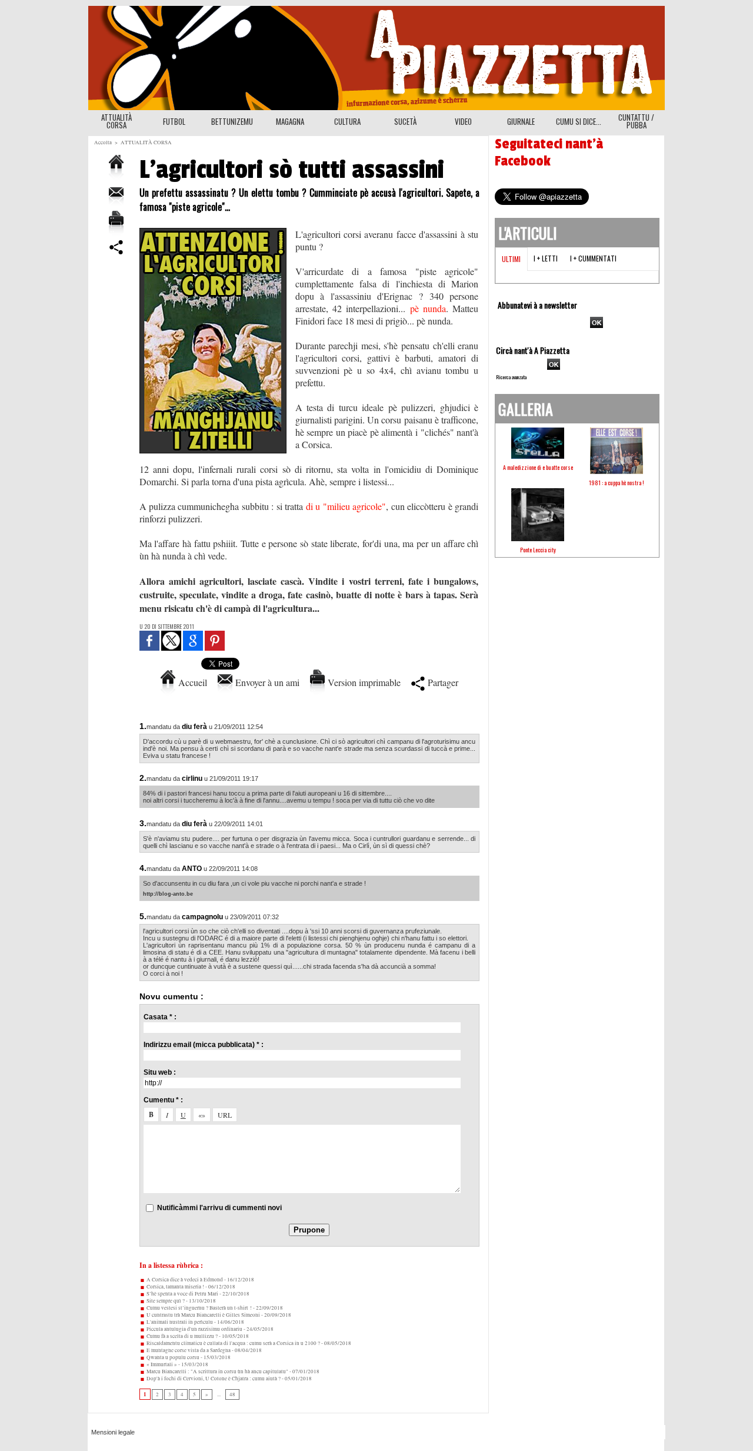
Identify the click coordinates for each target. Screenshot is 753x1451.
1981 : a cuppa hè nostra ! (616, 482)
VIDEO (463, 121)
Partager (441, 682)
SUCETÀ (405, 121)
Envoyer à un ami (265, 682)
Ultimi (511, 259)
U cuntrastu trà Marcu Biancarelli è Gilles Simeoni (202, 1315)
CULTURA (347, 121)
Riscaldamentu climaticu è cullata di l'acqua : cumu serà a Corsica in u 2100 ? (232, 1343)
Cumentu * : (163, 1100)
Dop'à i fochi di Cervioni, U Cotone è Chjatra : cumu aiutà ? (213, 1378)
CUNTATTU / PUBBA (636, 121)
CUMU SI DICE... (578, 121)
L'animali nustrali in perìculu (179, 1322)
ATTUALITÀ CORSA (116, 121)
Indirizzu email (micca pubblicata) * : (204, 1045)
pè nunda (428, 308)
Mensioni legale (113, 1432)
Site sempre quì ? (165, 1300)
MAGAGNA (290, 121)
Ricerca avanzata (511, 377)
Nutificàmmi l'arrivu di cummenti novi (219, 1208)
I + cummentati (593, 258)
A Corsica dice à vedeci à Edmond (184, 1279)
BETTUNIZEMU (232, 121)
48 (232, 1394)
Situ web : (160, 1072)
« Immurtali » (161, 1364)
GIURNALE (521, 121)
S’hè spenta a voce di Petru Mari (181, 1293)
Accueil (191, 682)
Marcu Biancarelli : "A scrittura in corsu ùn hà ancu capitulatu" (216, 1371)
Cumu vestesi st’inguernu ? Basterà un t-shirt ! (198, 1307)
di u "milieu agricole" (346, 506)
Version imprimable (363, 682)
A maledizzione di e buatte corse (538, 467)
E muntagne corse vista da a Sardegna (188, 1350)
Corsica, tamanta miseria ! (174, 1286)
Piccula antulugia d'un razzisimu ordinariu (193, 1329)
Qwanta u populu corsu (172, 1357)
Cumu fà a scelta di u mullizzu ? (181, 1336)
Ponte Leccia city (538, 549)
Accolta (103, 142)
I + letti (546, 258)
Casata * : (160, 1017)
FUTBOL (174, 121)
